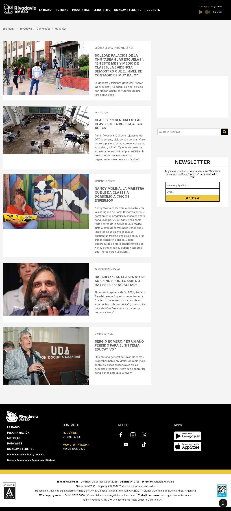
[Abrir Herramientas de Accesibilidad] (223, 503)
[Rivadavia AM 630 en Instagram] (135, 435)
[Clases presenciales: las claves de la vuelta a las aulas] (46, 130)
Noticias (13, 438)
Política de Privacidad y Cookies (25, 454)
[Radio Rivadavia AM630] (20, 8)
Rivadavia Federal (20, 448)
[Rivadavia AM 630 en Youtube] (126, 444)
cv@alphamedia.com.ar (178, 495)
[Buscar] (224, 132)
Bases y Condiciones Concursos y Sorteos (31, 460)
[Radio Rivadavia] (22, 415)
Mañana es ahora (105, 180)
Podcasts (14, 443)
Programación (18, 432)
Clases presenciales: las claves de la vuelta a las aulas (118, 124)
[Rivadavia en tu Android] (187, 435)
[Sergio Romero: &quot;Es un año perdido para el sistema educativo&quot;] (46, 356)
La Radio (13, 427)
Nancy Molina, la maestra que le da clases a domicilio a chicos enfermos (119, 194)
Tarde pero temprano (107, 269)
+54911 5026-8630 (74, 448)
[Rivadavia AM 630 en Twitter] (147, 434)
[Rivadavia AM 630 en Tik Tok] (144, 444)
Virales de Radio (104, 333)
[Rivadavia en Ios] (187, 446)
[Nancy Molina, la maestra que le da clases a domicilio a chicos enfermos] (46, 201)
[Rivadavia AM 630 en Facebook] (123, 435)
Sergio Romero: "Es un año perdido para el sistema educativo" (119, 345)
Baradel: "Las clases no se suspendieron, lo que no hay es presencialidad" (120, 281)
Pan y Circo (101, 112)
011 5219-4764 (71, 436)
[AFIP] (221, 490)
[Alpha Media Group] (9, 491)
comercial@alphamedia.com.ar (118, 495)
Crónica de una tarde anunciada (114, 47)
